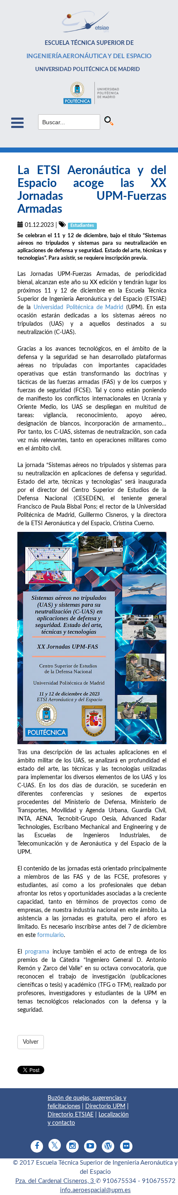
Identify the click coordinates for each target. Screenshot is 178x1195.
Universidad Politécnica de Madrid (79, 307)
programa (37, 952)
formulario (50, 935)
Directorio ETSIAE (71, 1115)
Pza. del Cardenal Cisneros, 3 (55, 1181)
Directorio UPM (105, 1106)
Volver (30, 1042)
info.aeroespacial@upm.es (95, 1190)
